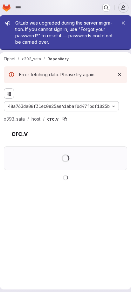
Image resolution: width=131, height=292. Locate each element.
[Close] (123, 23)
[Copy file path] (65, 119)
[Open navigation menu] (18, 8)
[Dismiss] (119, 75)
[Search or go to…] (106, 7)
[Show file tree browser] (9, 93)
